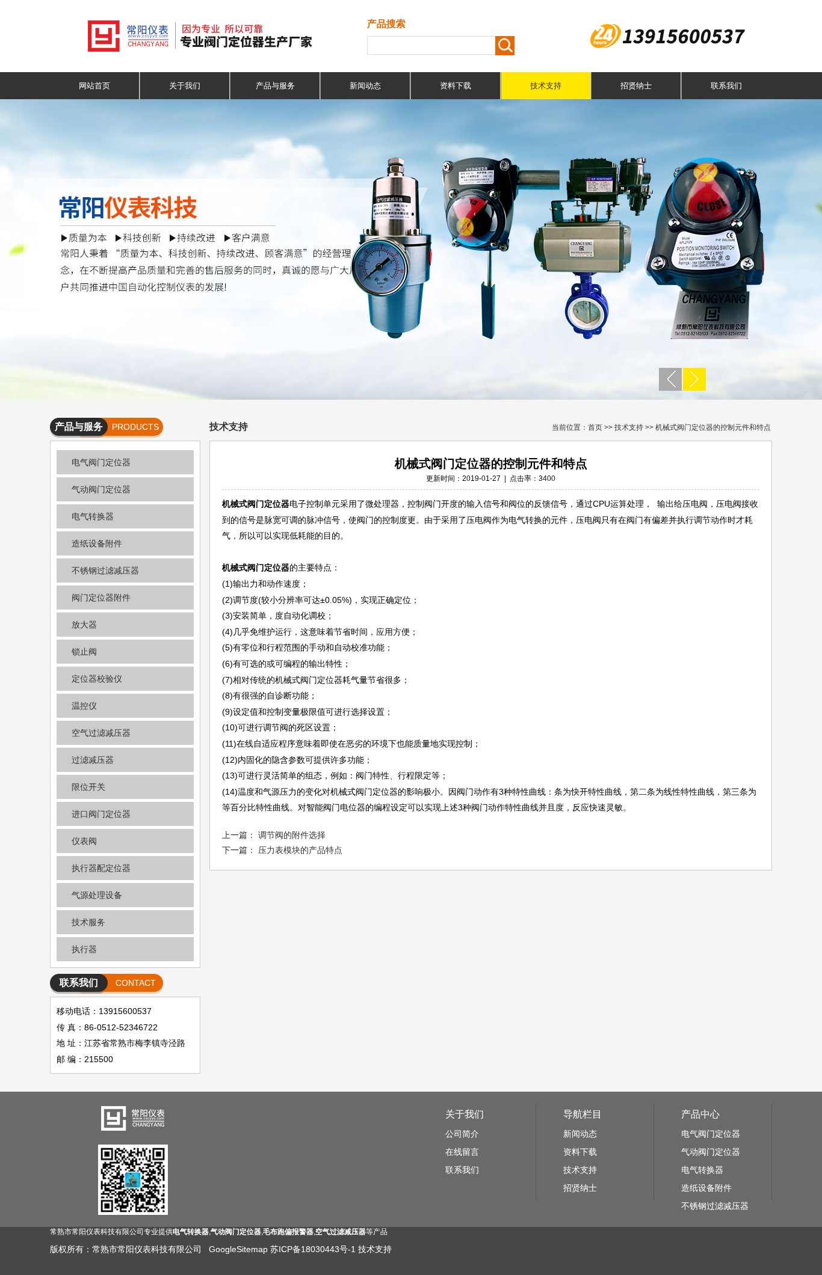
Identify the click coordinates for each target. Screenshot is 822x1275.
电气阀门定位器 (101, 462)
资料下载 (455, 85)
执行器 (84, 949)
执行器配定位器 (101, 868)
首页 (595, 427)
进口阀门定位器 (101, 814)
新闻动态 (365, 85)
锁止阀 (84, 651)
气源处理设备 (97, 895)
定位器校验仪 (97, 678)
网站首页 (94, 85)
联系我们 (726, 85)
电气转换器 (93, 516)
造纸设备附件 (97, 543)
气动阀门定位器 (101, 489)
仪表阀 (84, 841)
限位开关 (88, 787)
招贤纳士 (636, 85)
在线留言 (462, 1152)
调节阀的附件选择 (292, 835)
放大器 (84, 624)
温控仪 (84, 706)
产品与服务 (275, 85)
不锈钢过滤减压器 (105, 570)
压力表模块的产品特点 (300, 850)
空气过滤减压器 (101, 733)
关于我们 (184, 85)
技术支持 (545, 85)
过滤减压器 (93, 760)
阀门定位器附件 (101, 597)
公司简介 (462, 1134)
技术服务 (88, 922)
